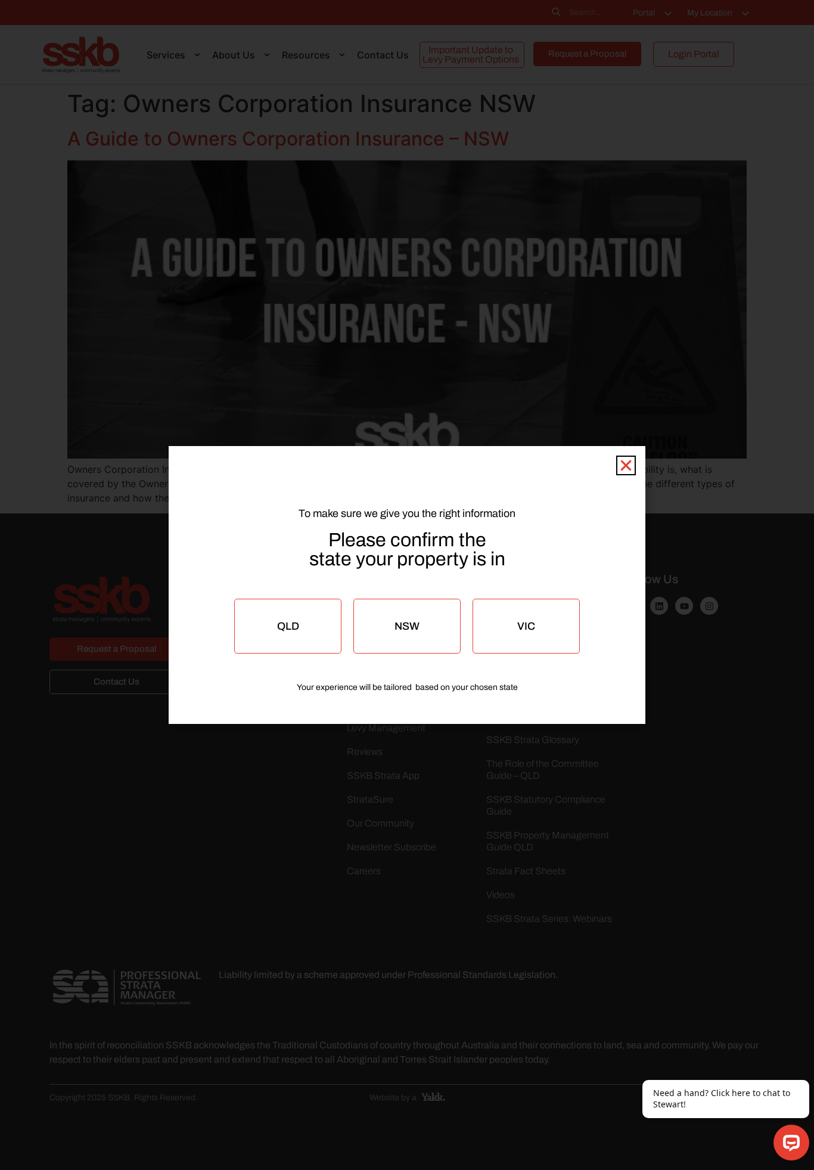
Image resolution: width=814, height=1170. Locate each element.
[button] (626, 465)
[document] (407, 585)
